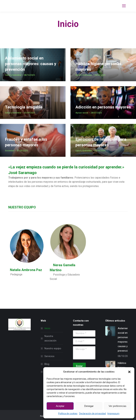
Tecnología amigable (23, 107)
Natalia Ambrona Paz (25, 270)
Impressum (113, 413)
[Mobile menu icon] (124, 6)
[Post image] (110, 331)
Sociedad (9, 150)
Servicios (49, 356)
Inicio (47, 328)
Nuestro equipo (52, 348)
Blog (46, 364)
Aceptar (60, 406)
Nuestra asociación (50, 338)
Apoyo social (81, 112)
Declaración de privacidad (92, 413)
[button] (129, 371)
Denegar (89, 406)
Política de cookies (67, 413)
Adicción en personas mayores (103, 107)
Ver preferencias (117, 406)
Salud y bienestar (13, 75)
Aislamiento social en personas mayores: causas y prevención (30, 64)
